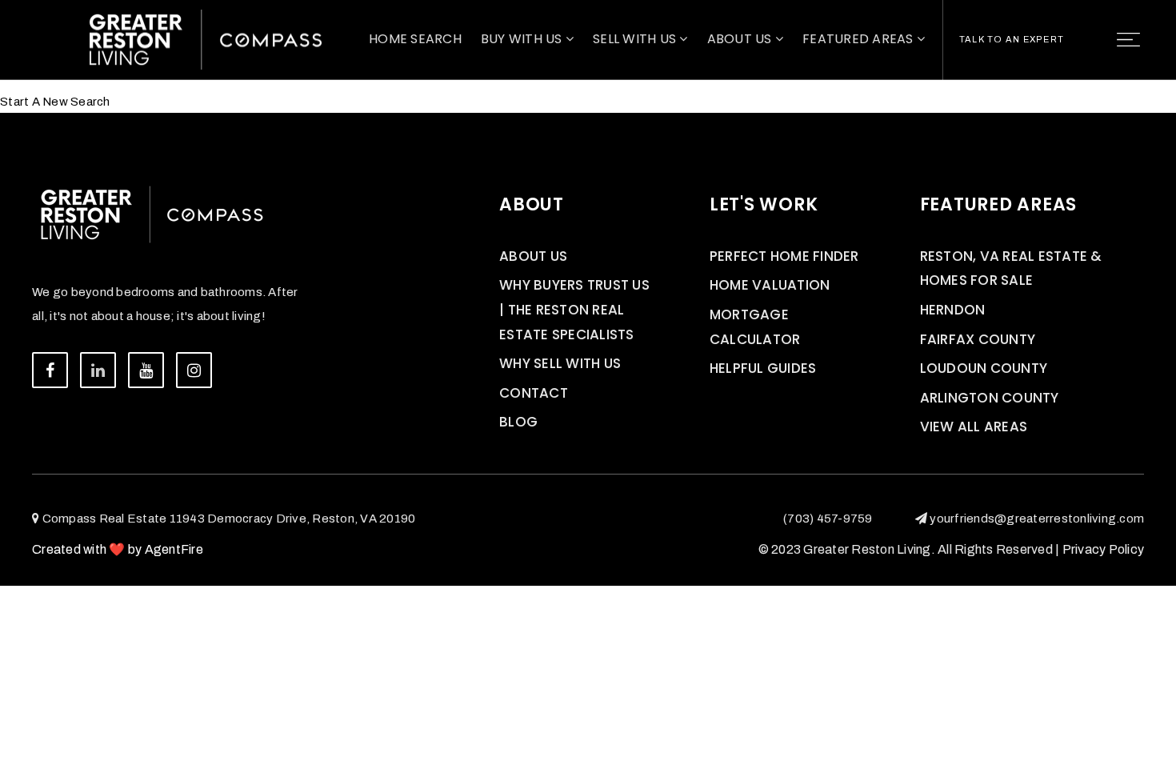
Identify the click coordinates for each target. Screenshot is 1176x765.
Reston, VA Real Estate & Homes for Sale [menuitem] (1011, 268)
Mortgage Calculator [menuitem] (755, 327)
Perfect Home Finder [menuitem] (784, 256)
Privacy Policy (1103, 549)
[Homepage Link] (206, 38)
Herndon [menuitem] (953, 309)
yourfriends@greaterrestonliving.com (1037, 518)
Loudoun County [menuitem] (984, 368)
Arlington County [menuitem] (989, 397)
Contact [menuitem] (533, 393)
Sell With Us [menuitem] (636, 39)
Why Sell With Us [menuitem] (560, 363)
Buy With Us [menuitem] (523, 39)
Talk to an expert (1011, 39)
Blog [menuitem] (518, 421)
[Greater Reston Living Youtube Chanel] (146, 370)
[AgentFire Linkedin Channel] (98, 370)
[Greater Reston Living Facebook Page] (50, 370)
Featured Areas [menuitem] (859, 39)
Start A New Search (55, 101)
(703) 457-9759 (828, 518)
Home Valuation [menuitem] (770, 284)
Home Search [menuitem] (415, 39)
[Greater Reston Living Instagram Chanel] (194, 370)
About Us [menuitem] (741, 39)
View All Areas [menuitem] (974, 426)
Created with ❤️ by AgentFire (117, 549)
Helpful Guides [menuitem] (763, 368)
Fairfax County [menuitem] (978, 339)
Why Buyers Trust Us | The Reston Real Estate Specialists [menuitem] (574, 309)
